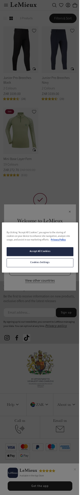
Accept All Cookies (40, 251)
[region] (40, 247)
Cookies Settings (39, 262)
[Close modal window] (69, 212)
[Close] (75, 470)
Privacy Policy (58, 240)
